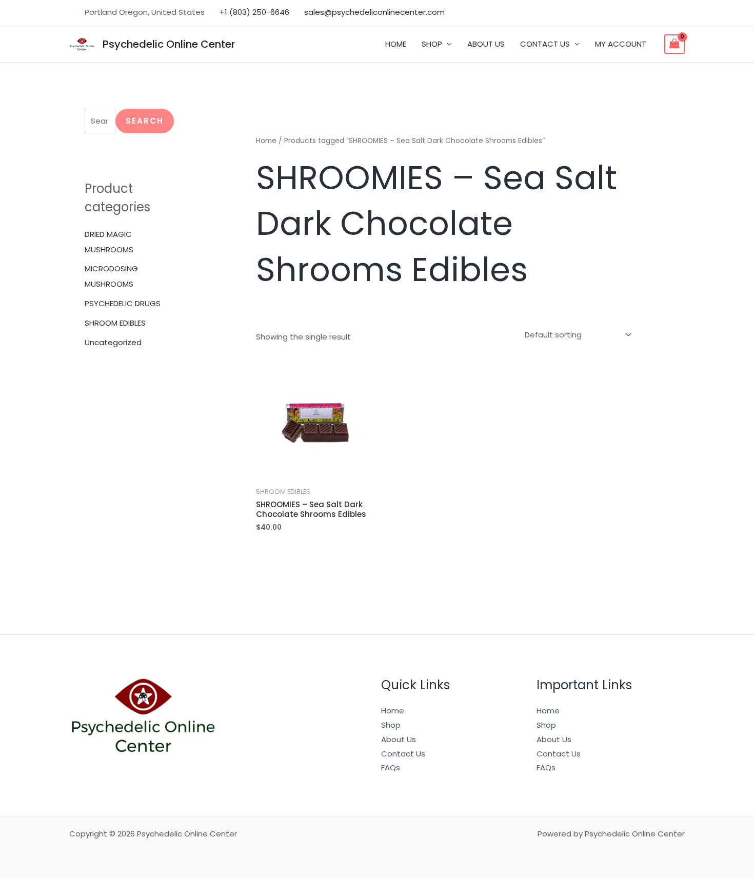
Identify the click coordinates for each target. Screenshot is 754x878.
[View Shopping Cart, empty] (674, 44)
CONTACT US (545, 43)
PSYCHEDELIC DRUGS (123, 303)
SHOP (432, 43)
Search (145, 120)
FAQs (390, 767)
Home (266, 141)
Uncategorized (113, 342)
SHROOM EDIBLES (115, 322)
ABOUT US (486, 43)
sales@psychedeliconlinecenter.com (374, 12)
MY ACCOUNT (620, 43)
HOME (395, 43)
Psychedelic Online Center (169, 44)
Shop (391, 725)
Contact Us (403, 753)
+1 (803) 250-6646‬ (254, 12)
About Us (398, 739)
